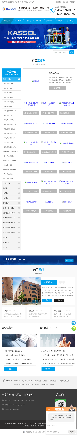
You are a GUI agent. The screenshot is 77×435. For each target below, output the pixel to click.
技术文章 (49, 21)
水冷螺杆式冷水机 (9, 84)
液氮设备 (6, 242)
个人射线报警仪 (27, 381)
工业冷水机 (7, 79)
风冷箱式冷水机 (9, 102)
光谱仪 (5, 247)
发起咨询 (72, 432)
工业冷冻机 (7, 183)
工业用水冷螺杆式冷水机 (31, 152)
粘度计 (45, 381)
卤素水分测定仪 (64, 381)
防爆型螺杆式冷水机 (31, 171)
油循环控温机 (67, 211)
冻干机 (5, 237)
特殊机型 (6, 203)
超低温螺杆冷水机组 (10, 133)
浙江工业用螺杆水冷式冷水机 (67, 113)
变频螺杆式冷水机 (67, 132)
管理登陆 (26, 426)
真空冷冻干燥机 (8, 208)
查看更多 (57, 88)
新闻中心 (38, 21)
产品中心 (28, 21)
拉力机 (52, 384)
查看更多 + (10, 369)
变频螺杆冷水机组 (9, 129)
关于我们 (18, 21)
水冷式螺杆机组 (9, 156)
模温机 (5, 188)
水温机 (5, 198)
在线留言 (65, 2)
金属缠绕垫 (37, 381)
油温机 (5, 193)
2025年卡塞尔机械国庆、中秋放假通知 (18, 359)
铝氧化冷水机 (8, 115)
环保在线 (41, 426)
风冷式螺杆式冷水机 (10, 174)
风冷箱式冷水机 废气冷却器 (67, 191)
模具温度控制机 (31, 211)
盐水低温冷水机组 (9, 142)
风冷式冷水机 (8, 93)
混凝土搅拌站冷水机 (10, 160)
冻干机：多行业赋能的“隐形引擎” (54, 351)
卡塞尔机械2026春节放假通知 (15, 355)
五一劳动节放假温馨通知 (13, 351)
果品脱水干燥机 (19, 384)
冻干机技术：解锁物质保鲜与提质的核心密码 (58, 355)
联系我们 (72, 2)
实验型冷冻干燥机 (9, 213)
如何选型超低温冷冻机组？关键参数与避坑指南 (59, 363)
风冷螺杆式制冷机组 (10, 111)
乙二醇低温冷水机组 (10, 147)
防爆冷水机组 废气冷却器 (49, 113)
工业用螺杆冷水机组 (10, 124)
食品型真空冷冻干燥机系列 (10, 222)
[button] (37, 46)
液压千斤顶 (29, 384)
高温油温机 (54, 73)
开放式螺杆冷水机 (9, 138)
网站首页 (7, 21)
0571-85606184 (73, 323)
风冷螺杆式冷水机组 (31, 132)
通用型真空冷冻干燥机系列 (10, 227)
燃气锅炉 (17, 381)
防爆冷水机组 (8, 106)
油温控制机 (49, 211)
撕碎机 (37, 384)
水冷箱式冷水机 (9, 97)
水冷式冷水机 (8, 88)
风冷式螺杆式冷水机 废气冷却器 (49, 191)
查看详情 (47, 300)
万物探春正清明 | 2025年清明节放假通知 (18, 363)
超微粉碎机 (44, 384)
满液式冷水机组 (9, 120)
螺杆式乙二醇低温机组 (11, 151)
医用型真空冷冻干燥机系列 (10, 218)
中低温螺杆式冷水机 (10, 169)
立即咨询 (59, 300)
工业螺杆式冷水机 (49, 132)
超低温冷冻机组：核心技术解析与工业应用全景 (59, 359)
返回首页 (58, 2)
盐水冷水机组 (8, 165)
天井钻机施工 (53, 381)
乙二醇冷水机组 (9, 178)
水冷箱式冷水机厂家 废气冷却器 (31, 113)
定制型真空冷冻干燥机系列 (10, 232)
